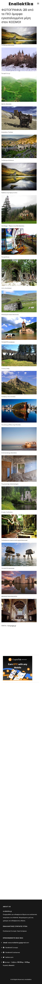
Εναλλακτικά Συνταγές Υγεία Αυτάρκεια (15, 931)
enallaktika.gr (7, 911)
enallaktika (27, 979)
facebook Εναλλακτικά (12, 952)
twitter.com (9, 957)
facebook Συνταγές (11, 948)
